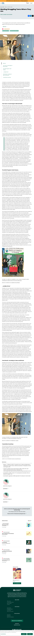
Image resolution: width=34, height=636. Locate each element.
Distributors (9, 615)
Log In (31, 3)
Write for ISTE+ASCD (10, 611)
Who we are (9, 601)
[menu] (1, 3)
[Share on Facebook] (28, 16)
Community (9, 610)
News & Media (9, 603)
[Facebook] (12, 629)
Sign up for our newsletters (17, 620)
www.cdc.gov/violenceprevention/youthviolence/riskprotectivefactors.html (17, 471)
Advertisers (9, 614)
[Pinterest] (20, 629)
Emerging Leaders (10, 609)
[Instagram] (16, 629)
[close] (33, 0)
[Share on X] (33, 16)
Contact (8, 604)
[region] (17, 633)
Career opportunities (10, 602)
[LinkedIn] (17, 629)
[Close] (33, 631)
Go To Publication (17, 583)
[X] (14, 629)
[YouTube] (19, 629)
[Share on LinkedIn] (31, 16)
